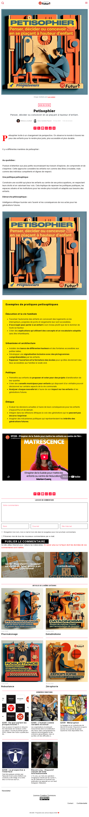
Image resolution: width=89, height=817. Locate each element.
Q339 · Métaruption (69, 723)
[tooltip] (35, 128)
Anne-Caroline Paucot (44, 121)
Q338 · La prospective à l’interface (13, 771)
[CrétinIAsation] (66, 565)
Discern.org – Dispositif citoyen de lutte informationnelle (42, 771)
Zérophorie (52, 686)
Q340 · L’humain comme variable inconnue (42, 723)
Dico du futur (44, 105)
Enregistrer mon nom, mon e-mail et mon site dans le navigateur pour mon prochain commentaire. (40, 532)
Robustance (7, 686)
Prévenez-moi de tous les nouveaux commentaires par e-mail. (29, 536)
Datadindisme (53, 634)
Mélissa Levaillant (26, 121)
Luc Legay (51, 97)
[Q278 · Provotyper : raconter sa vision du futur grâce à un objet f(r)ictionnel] (22, 565)
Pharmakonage (9, 634)
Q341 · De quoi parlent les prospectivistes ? (14, 723)
